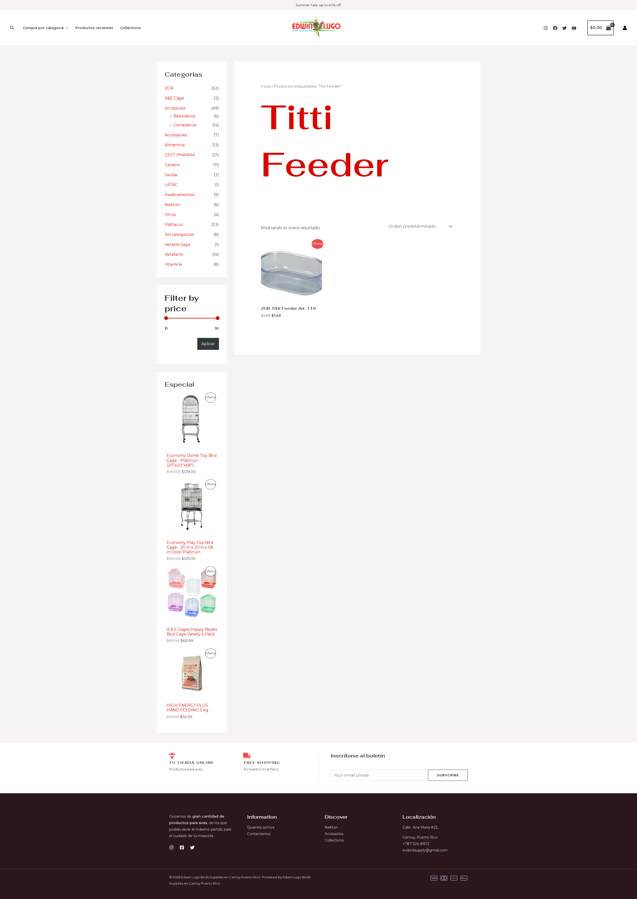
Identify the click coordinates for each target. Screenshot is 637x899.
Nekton (172, 204)
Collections (130, 28)
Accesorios (175, 108)
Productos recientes (94, 28)
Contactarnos (258, 834)
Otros (170, 214)
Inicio (266, 86)
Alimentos (175, 145)
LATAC (171, 184)
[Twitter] (564, 28)
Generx (172, 164)
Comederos (184, 125)
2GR (169, 88)
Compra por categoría (43, 28)
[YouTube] (574, 28)
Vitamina (173, 264)
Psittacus (174, 224)
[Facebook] (555, 28)
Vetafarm (174, 254)
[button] (12, 28)
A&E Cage (174, 98)
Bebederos (184, 116)
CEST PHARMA (180, 155)
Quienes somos (260, 827)
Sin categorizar (179, 234)
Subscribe (448, 775)
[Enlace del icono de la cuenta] (625, 28)
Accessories (176, 135)
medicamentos (179, 194)
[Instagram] (545, 28)
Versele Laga (177, 244)
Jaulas (171, 174)
